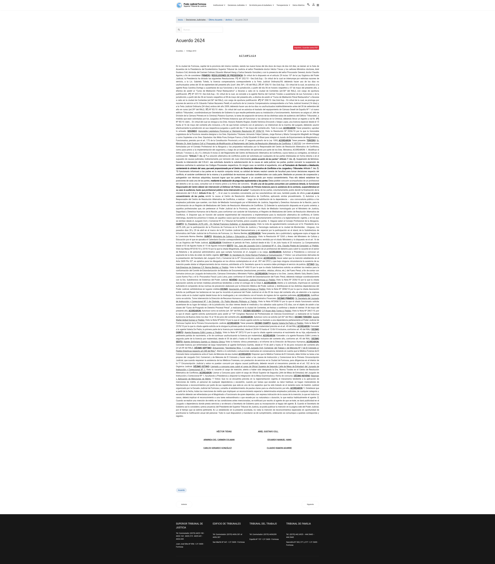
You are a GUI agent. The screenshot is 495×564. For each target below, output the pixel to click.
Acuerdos (179, 51)
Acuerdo (181, 490)
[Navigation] (318, 5)
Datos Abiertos (298, 5)
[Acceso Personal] (313, 4)
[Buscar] (308, 4)
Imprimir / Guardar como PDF (306, 48)
